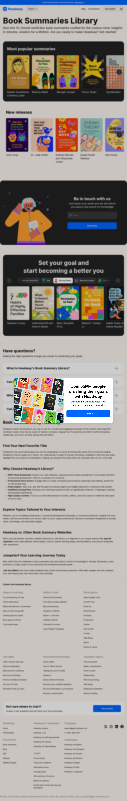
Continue (88, 413)
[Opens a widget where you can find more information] (118, 797)
